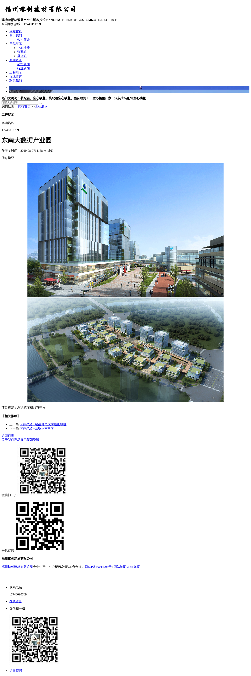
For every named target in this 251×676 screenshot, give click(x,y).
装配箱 (22, 52)
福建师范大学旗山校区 (43, 424)
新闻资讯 (15, 60)
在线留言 (15, 76)
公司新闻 (23, 64)
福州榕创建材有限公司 (17, 566)
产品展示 (15, 43)
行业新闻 (23, 68)
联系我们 (15, 80)
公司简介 (23, 39)
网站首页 (15, 31)
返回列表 (8, 435)
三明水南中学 (37, 428)
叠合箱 (22, 56)
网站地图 (120, 566)
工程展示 (15, 72)
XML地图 (133, 566)
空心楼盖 (23, 47)
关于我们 (15, 35)
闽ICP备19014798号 (98, 566)
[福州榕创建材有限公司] (41, 16)
